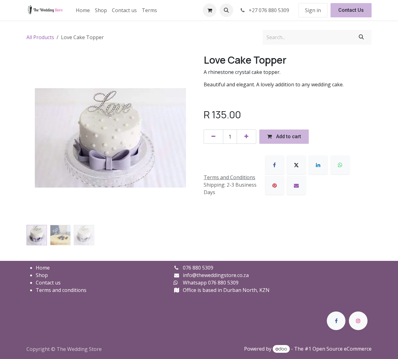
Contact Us (351, 10)
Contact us (48, 282)
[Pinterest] (274, 185)
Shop (42, 275)
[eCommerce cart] (209, 10)
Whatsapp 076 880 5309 (210, 282)
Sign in (313, 10)
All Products (40, 37)
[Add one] (246, 137)
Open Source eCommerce (342, 348)
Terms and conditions (61, 290)
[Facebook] (274, 165)
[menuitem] (82, 10)
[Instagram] (358, 320)
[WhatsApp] (340, 165)
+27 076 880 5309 (268, 10)
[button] (226, 10)
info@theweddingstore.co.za (216, 275)
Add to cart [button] (288, 136)
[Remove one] (213, 137)
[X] (296, 165)
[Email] (296, 185)
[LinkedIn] (318, 165)
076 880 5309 (198, 267)
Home (43, 267)
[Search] (361, 37)
